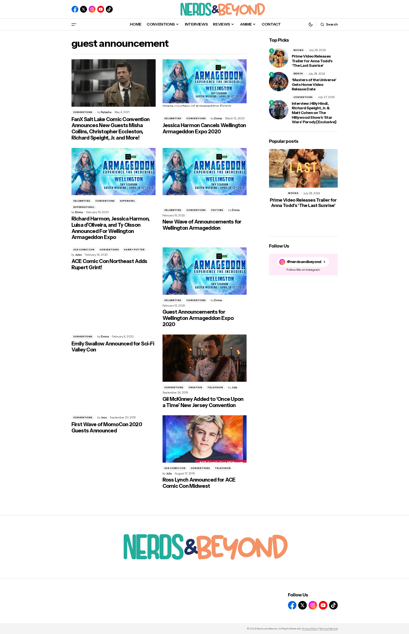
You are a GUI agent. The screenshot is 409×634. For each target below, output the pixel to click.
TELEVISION (215, 387)
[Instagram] (92, 9)
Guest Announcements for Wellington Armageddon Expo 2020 (198, 318)
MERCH (298, 73)
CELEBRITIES (172, 118)
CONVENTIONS (83, 112)
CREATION (195, 387)
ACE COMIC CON (83, 249)
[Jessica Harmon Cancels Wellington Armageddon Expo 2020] (205, 83)
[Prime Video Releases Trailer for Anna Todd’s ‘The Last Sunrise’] (278, 58)
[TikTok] (109, 9)
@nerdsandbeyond (304, 262)
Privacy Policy (310, 628)
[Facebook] (75, 9)
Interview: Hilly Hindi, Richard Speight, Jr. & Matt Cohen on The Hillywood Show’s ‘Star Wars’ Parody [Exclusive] (314, 112)
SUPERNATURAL (84, 207)
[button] (74, 24)
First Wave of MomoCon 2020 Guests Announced (106, 427)
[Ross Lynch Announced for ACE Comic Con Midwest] (205, 439)
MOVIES (298, 50)
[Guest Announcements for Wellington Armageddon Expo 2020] (205, 271)
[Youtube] (100, 9)
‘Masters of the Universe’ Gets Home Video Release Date (314, 84)
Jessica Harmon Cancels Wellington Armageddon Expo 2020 (204, 128)
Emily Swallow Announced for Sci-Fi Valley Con (112, 347)
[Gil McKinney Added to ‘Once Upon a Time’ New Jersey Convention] (205, 358)
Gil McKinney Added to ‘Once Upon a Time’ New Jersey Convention (203, 402)
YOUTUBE (217, 210)
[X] (83, 9)
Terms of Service (328, 628)
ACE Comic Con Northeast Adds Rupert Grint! (109, 264)
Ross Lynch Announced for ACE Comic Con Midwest (199, 483)
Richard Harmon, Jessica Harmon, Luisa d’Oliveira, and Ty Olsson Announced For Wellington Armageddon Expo (110, 228)
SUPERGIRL (127, 200)
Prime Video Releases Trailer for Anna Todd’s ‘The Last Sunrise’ (312, 61)
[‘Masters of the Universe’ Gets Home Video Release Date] (278, 81)
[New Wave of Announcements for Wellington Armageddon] (205, 171)
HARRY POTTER (134, 249)
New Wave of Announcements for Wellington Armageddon (202, 225)
